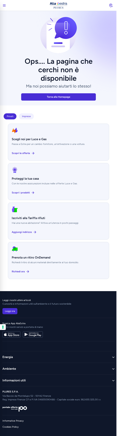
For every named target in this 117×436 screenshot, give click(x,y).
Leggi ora (10, 311)
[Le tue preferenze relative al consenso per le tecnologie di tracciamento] (3, 327)
